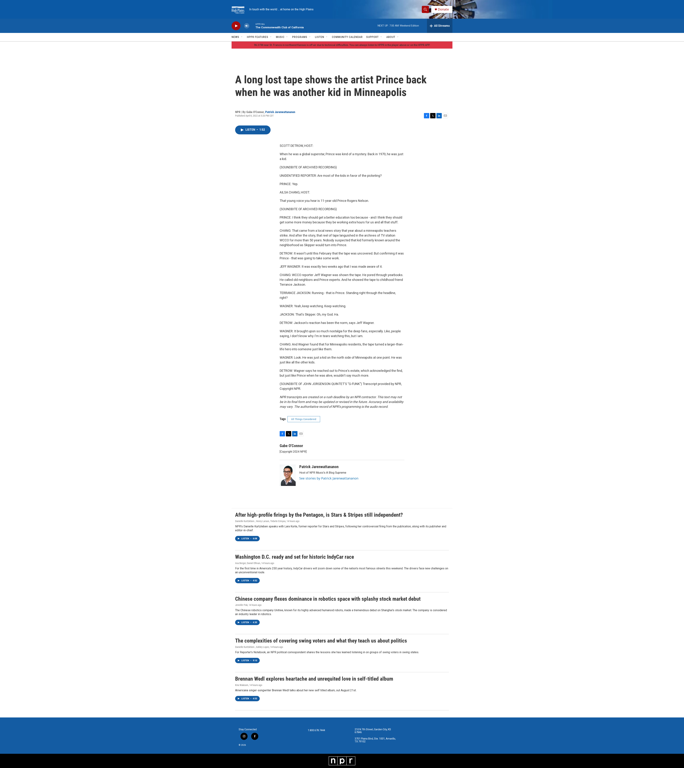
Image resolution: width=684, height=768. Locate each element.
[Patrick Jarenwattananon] (288, 475)
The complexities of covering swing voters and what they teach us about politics (321, 641)
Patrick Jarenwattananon (280, 112)
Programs (299, 37)
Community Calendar (347, 37)
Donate (443, 9)
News (235, 37)
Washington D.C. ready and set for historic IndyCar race (294, 557)
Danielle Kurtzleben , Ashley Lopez (252, 647)
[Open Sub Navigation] (241, 37)
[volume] (247, 26)
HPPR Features (257, 37)
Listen (319, 37)
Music (280, 37)
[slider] (252, 26)
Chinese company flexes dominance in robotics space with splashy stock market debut (328, 599)
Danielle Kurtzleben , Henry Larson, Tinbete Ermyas (260, 521)
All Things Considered (303, 419)
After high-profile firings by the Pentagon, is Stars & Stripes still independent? (319, 515)
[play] (236, 26)
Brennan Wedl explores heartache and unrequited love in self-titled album (314, 679)
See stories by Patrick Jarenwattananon (328, 478)
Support (372, 37)
